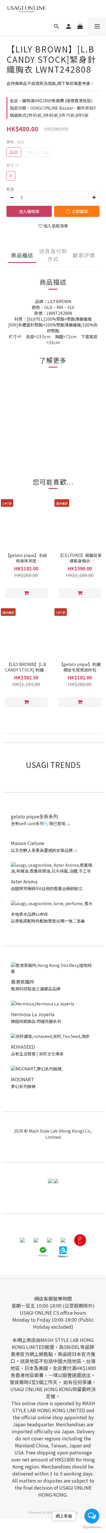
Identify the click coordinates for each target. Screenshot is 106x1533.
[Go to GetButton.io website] (91, 1527)
